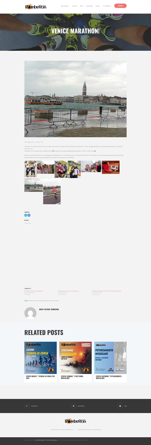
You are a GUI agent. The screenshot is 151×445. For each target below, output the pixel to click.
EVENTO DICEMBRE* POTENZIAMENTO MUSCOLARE (109, 377)
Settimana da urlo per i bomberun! (68, 291)
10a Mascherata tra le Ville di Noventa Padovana (106, 291)
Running (55, 300)
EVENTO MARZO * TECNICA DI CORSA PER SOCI (40, 377)
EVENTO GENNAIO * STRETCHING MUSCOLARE (72, 377)
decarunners (43, 300)
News (72, 36)
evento (50, 300)
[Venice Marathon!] (75, 99)
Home (66, 36)
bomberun (31, 300)
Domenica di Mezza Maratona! (33, 291)
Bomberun (55, 309)
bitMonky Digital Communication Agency (46, 440)
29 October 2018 (29, 142)
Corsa (37, 300)
